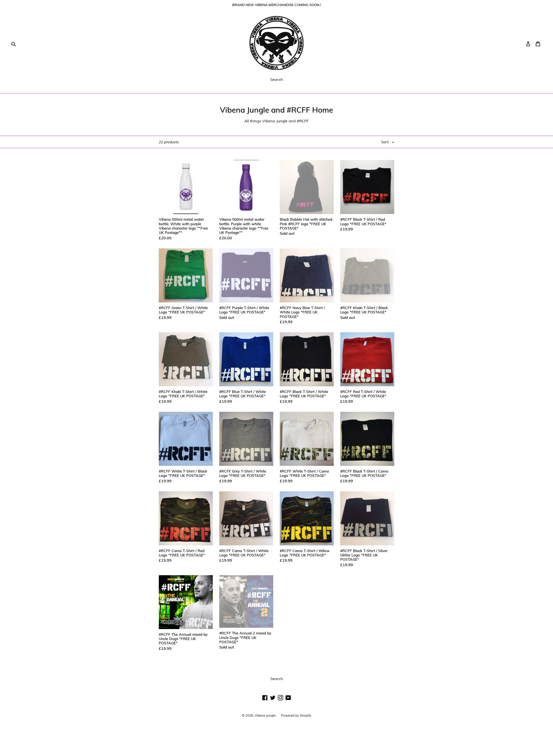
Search (276, 79)
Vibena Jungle (265, 715)
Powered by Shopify (296, 715)
